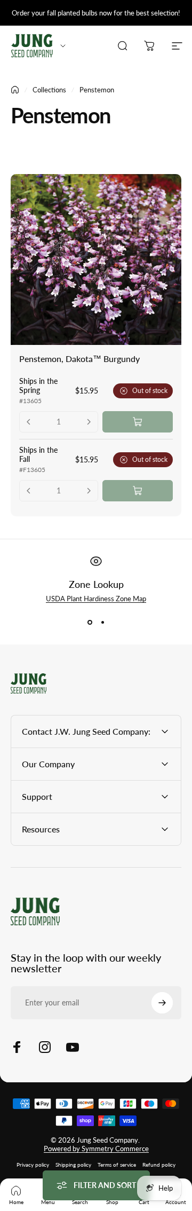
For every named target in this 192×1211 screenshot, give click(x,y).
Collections (49, 89)
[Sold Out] (137, 422)
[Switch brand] (62, 45)
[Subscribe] (162, 1002)
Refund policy (158, 1164)
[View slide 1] (89, 622)
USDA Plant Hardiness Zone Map (96, 598)
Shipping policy (73, 1164)
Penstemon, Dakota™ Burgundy (79, 358)
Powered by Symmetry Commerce (96, 1148)
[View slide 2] (102, 622)
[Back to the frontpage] (15, 89)
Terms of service (117, 1164)
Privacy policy (33, 1164)
